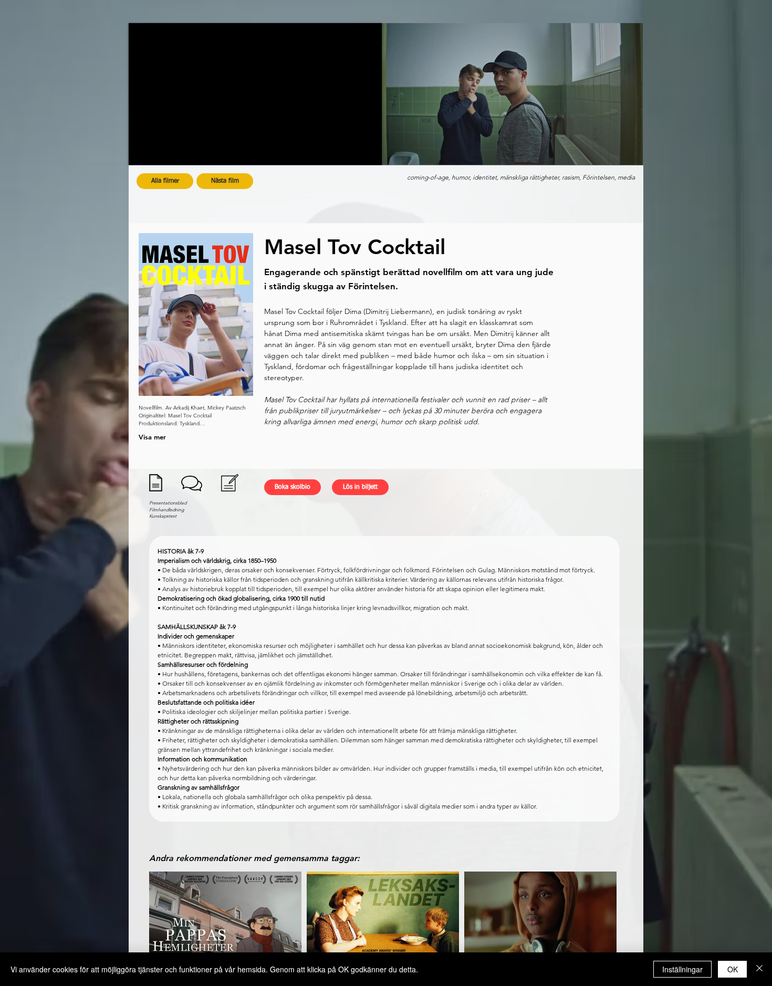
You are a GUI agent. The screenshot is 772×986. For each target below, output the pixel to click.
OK (732, 969)
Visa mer (152, 437)
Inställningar (682, 969)
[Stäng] (759, 969)
